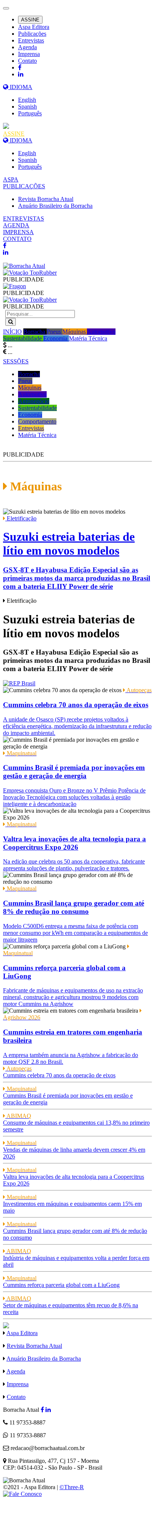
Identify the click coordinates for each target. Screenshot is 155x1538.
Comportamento (37, 421)
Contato (27, 60)
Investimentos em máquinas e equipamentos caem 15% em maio (72, 1204)
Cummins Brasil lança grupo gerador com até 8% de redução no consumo (75, 1231)
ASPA (10, 179)
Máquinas (74, 331)
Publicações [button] (32, 33)
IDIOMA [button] (20, 87)
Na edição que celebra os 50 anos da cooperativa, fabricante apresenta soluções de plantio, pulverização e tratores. (74, 846)
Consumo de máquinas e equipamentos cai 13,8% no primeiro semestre (76, 1123)
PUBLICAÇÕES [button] (24, 186)
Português (30, 113)
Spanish (27, 106)
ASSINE (30, 20)
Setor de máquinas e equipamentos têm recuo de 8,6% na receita (70, 1305)
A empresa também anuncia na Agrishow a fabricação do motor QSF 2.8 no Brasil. (72, 1039)
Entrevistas (31, 40)
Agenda (27, 47)
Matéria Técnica (88, 338)
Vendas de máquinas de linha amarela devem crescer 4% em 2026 (74, 1150)
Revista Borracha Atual (45, 199)
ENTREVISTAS (23, 218)
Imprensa (29, 54)
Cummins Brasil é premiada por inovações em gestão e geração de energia (68, 1095)
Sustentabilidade (23, 338)
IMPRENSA (18, 232)
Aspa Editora (33, 27)
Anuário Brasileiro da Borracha (55, 206)
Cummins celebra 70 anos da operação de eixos (59, 1071)
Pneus (54, 331)
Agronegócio (33, 401)
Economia (56, 338)
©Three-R (71, 1487)
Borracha (35, 331)
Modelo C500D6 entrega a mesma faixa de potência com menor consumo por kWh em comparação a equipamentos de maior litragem (75, 913)
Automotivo (101, 331)
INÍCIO (12, 331)
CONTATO (17, 239)
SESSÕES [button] (16, 361)
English (27, 100)
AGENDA (16, 225)
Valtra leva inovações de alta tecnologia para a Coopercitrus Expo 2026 (73, 1177)
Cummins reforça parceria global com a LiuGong (61, 1281)
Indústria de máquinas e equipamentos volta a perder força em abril (76, 1258)
